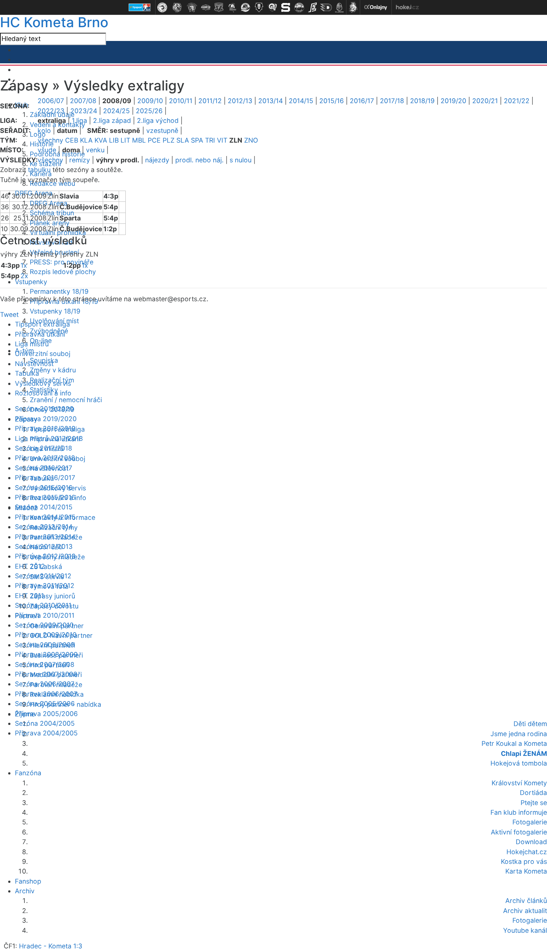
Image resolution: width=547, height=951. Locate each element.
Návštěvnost (34, 364)
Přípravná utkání (40, 334)
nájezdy (157, 160)
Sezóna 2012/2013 (44, 546)
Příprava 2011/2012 (44, 585)
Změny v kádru (53, 370)
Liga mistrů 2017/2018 (49, 438)
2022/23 (51, 111)
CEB (71, 140)
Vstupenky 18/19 (55, 311)
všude (47, 150)
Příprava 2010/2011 (44, 615)
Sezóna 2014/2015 (44, 507)
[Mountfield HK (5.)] (218, 7)
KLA (86, 140)
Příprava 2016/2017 (45, 477)
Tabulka (27, 373)
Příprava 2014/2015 (45, 517)
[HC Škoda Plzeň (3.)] (192, 7)
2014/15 (301, 101)
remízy (79, 160)
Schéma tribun (52, 213)
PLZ (169, 140)
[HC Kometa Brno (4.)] (205, 7)
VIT (222, 140)
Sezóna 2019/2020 (44, 409)
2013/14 (270, 101)
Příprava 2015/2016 (45, 497)
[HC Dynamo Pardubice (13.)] (326, 7)
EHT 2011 (29, 595)
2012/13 (240, 101)
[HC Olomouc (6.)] (232, 7)
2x (24, 276)
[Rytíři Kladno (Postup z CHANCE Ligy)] (339, 7)
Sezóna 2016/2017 (43, 468)
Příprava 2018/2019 (45, 428)
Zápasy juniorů (52, 596)
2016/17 (362, 101)
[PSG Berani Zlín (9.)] (272, 7)
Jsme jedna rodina (518, 734)
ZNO (251, 140)
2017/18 (392, 101)
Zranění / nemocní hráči (66, 400)
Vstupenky (31, 282)
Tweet (9, 314)
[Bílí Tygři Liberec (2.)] (177, 7)
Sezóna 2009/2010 (44, 625)
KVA (101, 140)
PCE (154, 140)
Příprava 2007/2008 (46, 674)
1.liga (79, 120)
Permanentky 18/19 (59, 291)
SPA (197, 140)
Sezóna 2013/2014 (44, 527)
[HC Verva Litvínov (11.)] (299, 7)
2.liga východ (158, 120)
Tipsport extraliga (42, 324)
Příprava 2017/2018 (45, 458)
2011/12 (210, 101)
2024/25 (116, 111)
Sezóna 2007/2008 (44, 664)
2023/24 (83, 111)
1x (23, 265)
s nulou (241, 160)
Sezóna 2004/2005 (45, 723)
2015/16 (331, 101)
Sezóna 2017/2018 (43, 448)
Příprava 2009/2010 (46, 635)
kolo (44, 130)
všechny (50, 140)
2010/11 (180, 101)
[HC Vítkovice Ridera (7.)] (245, 7)
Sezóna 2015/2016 (44, 488)
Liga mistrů (32, 344)
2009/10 (150, 101)
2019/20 (453, 101)
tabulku (39, 170)
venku (95, 150)
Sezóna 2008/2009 (45, 645)
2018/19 (422, 101)
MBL (139, 140)
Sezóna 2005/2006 (45, 703)
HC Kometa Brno (54, 22)
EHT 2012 (30, 566)
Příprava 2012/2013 (45, 556)
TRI (210, 140)
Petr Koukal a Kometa (514, 743)
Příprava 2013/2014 (45, 537)
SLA (182, 140)
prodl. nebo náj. (199, 160)
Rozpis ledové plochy (63, 272)
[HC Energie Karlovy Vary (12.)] (312, 7)
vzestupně (162, 130)
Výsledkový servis (43, 383)
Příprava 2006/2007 (46, 694)
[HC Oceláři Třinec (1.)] (162, 7)
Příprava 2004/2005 (46, 733)
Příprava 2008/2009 (46, 654)
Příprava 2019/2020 (46, 419)
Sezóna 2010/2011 (43, 605)
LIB (114, 140)
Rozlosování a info (43, 393)
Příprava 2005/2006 (46, 714)
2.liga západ (112, 120)
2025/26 (149, 111)
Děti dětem (530, 724)
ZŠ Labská (46, 566)
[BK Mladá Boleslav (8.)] (259, 7)
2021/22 (517, 101)
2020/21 (485, 101)
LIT (125, 140)
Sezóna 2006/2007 (44, 684)
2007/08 (83, 101)
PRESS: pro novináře (61, 262)
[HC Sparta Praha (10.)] (285, 7)
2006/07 (51, 101)
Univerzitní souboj (42, 353)
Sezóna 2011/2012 (43, 576)
